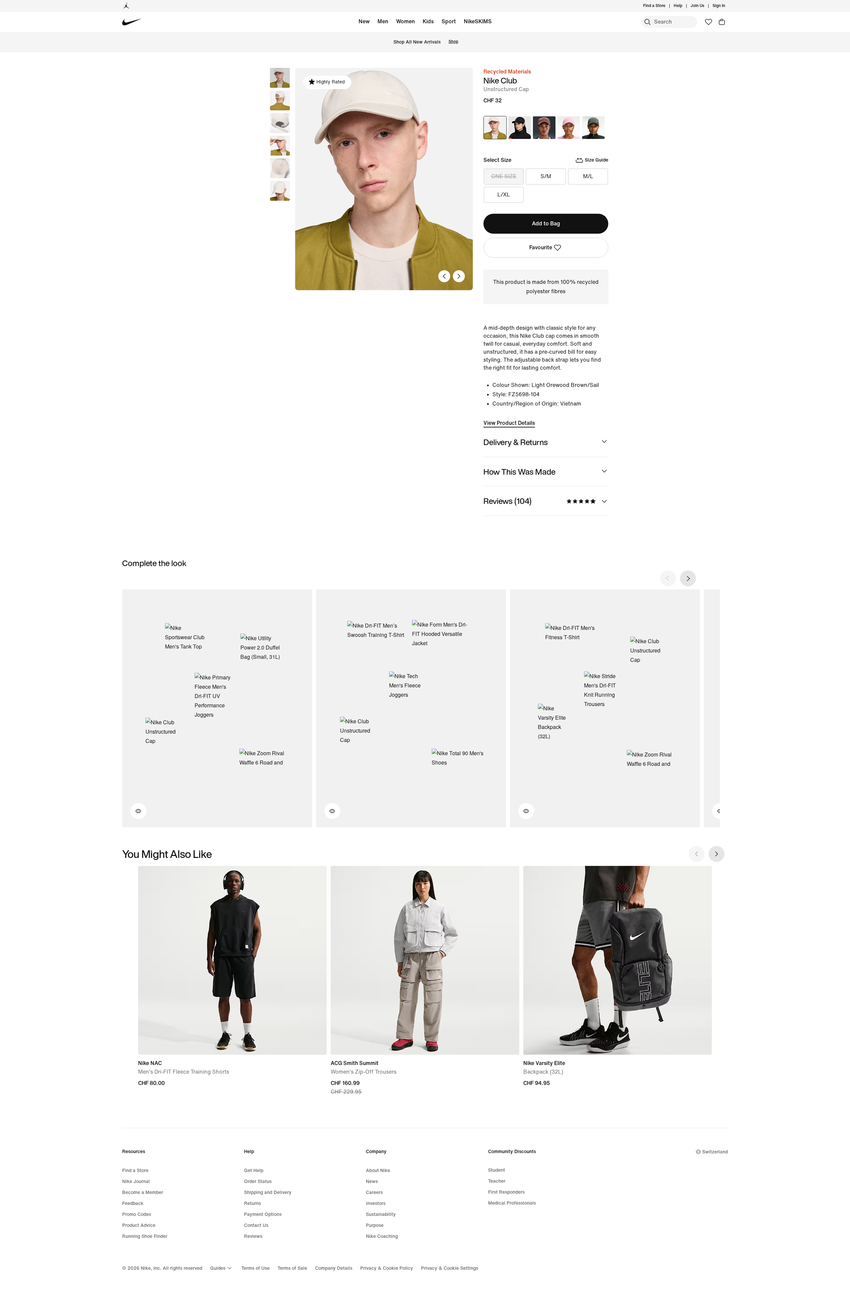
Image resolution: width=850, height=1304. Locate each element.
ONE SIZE (504, 176)
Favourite (540, 247)
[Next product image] (459, 276)
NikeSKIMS (478, 21)
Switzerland (715, 1151)
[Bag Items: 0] (722, 22)
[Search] (647, 22)
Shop (453, 42)
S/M (546, 176)
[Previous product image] (444, 276)
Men (383, 21)
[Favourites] (709, 22)
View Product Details (509, 423)
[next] (688, 578)
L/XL (503, 194)
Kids (428, 21)
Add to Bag (546, 223)
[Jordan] (126, 6)
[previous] (668, 578)
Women (405, 21)
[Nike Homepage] (132, 22)
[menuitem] (684, 6)
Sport (449, 21)
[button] (280, 100)
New (364, 21)
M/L (588, 176)
